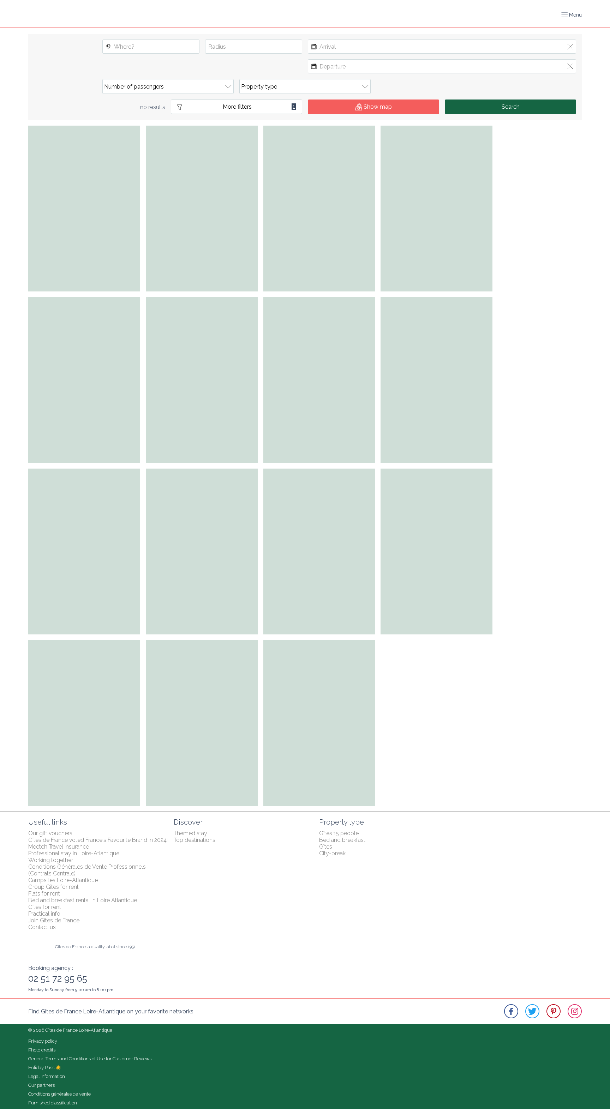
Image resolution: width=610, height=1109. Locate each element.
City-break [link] (332, 853)
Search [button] (511, 106)
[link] (511, 1011)
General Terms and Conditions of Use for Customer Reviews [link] (89, 1058)
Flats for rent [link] (44, 893)
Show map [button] (378, 106)
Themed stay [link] (190, 833)
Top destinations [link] (194, 840)
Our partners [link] (41, 1085)
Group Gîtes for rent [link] (53, 887)
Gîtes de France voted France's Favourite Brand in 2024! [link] (98, 840)
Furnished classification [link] (52, 1102)
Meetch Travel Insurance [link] (58, 846)
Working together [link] (50, 860)
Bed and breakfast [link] (342, 840)
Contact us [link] (42, 927)
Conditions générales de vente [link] (59, 1094)
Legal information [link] (46, 1076)
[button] (571, 15)
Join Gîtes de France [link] (53, 920)
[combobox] (150, 47)
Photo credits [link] (41, 1050)
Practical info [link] (44, 913)
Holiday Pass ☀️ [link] (44, 1067)
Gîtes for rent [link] (44, 907)
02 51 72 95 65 (57, 978)
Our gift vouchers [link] (50, 833)
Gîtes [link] (325, 846)
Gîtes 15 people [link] (339, 833)
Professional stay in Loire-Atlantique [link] (73, 853)
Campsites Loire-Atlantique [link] (63, 880)
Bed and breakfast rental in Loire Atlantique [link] (82, 900)
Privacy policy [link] (42, 1041)
